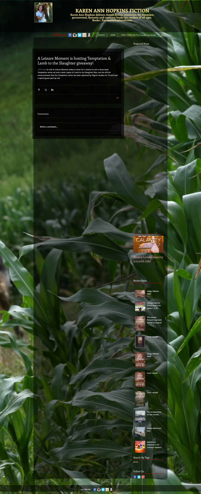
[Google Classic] (143, 477)
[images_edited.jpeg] (89, 35)
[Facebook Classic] (134, 477)
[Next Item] (159, 244)
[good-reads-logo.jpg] (84, 35)
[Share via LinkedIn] (52, 89)
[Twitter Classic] (139, 477)
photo (135, 462)
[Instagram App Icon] (99, 489)
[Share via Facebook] (39, 89)
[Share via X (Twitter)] (45, 89)
